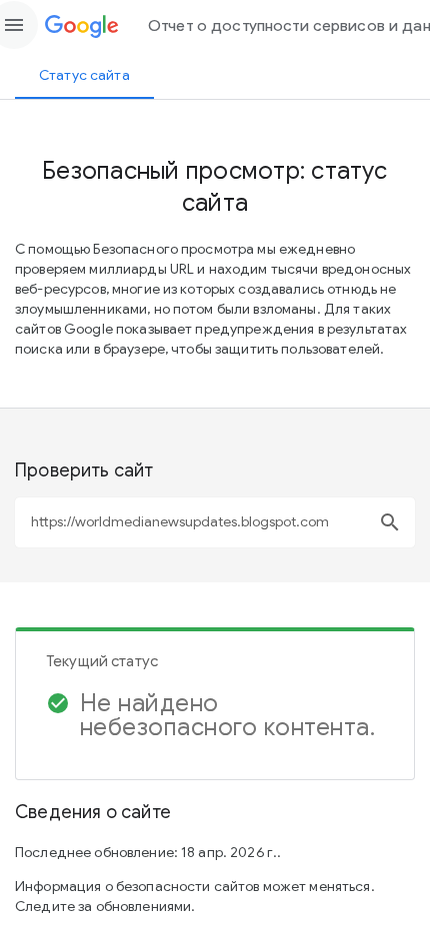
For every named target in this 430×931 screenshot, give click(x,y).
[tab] (84, 75)
